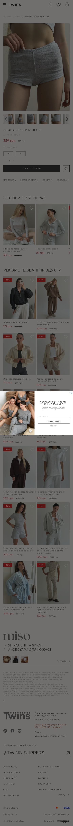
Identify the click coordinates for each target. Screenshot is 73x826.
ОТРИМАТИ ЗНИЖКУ (54, 421)
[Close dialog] (71, 393)
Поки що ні (53, 425)
